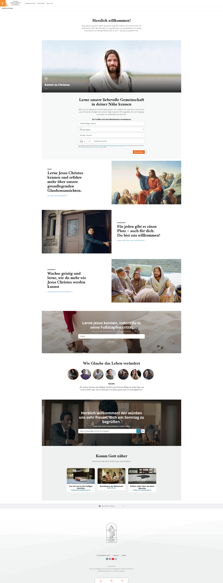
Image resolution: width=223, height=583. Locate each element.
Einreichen (138, 152)
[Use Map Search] (138, 431)
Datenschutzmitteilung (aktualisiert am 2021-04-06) (113, 145)
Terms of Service (99, 147)
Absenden (111, 342)
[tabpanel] (111, 387)
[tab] (73, 374)
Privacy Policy (89, 147)
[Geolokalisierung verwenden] (143, 431)
